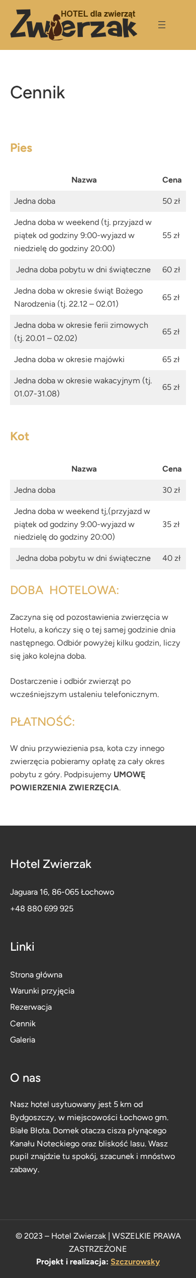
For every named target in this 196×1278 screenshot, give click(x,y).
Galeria (22, 1039)
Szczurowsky (135, 1261)
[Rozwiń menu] (162, 25)
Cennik (23, 1023)
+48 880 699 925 (41, 908)
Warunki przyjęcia (42, 991)
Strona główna (36, 974)
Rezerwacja (31, 1007)
